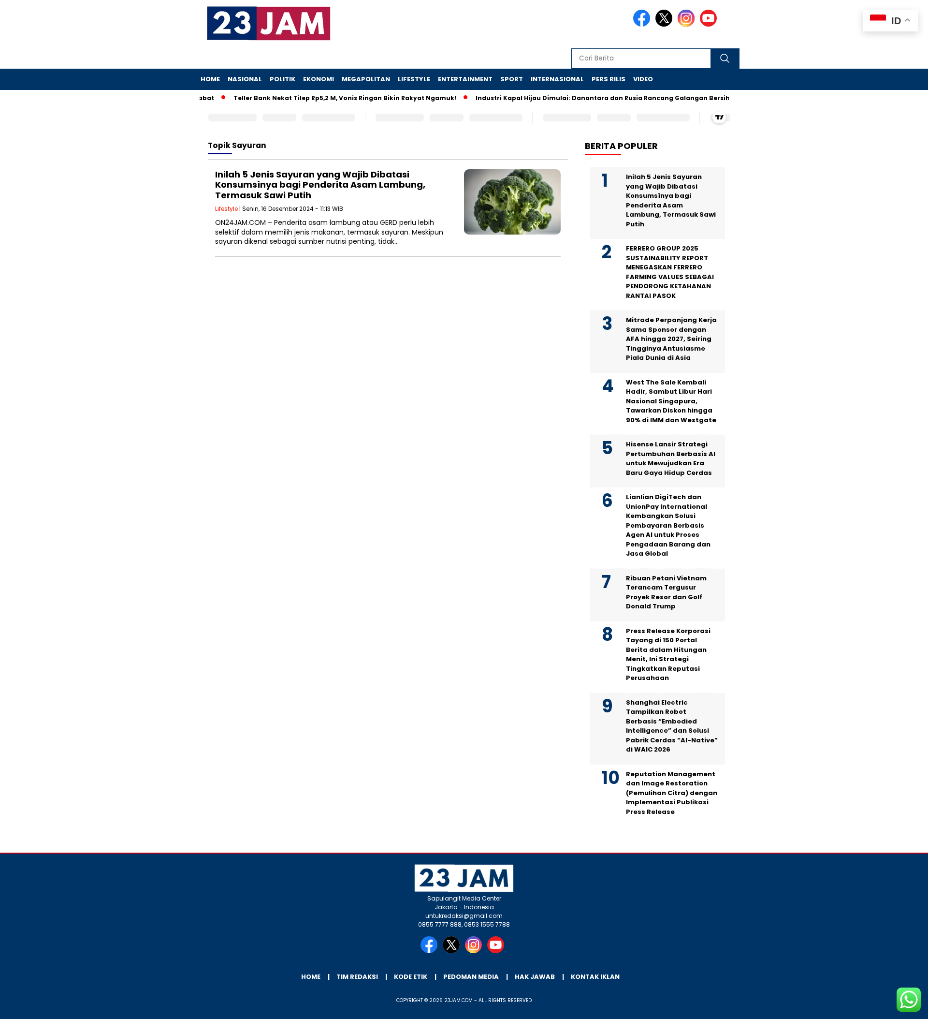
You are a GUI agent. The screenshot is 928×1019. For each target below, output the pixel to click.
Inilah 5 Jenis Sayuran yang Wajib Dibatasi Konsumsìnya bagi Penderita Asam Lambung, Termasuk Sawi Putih (320, 184)
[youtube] (710, 24)
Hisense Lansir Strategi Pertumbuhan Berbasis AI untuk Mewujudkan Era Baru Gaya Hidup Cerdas (670, 458)
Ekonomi (318, 79)
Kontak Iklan (595, 976)
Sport (511, 79)
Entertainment (465, 79)
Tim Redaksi (357, 976)
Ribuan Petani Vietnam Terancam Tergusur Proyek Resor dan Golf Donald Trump (666, 592)
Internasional (557, 79)
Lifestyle (414, 79)
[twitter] (665, 24)
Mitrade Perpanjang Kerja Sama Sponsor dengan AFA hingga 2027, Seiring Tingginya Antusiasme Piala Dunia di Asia (671, 338)
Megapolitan (366, 79)
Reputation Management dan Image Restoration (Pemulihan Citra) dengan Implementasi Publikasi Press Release (671, 792)
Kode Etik (410, 976)
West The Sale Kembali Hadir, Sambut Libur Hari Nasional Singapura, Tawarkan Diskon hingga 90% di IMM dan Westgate (671, 401)
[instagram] (688, 24)
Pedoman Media (471, 976)
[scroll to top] (892, 1004)
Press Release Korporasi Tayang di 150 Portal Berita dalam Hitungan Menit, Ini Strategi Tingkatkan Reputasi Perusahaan (668, 654)
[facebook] (643, 24)
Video (643, 79)
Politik (282, 79)
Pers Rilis (608, 79)
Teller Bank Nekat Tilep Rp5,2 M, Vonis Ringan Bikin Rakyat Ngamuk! (329, 98)
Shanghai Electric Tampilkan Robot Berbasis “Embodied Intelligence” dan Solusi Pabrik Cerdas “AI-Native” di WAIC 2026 (672, 726)
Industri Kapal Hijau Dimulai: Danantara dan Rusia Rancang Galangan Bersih (587, 98)
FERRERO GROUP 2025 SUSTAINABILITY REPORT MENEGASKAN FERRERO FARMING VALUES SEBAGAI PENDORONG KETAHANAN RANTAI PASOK (670, 272)
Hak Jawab (535, 976)
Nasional (245, 79)
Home (210, 79)
